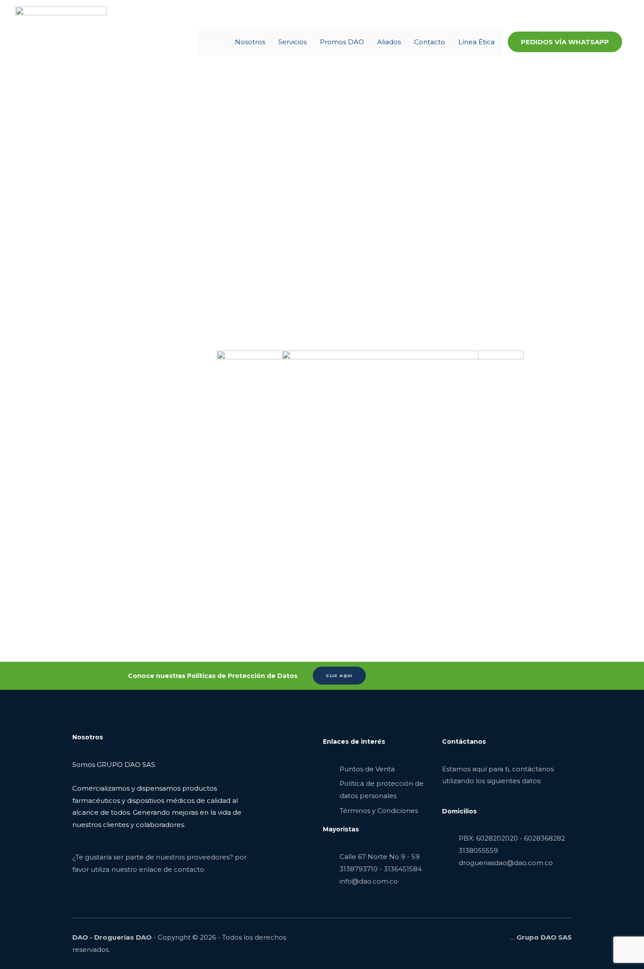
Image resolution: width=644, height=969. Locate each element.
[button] (565, 42)
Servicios (292, 42)
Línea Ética (476, 42)
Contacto (429, 42)
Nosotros (250, 42)
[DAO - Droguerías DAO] (61, 41)
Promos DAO (342, 42)
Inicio (213, 42)
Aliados (389, 42)
